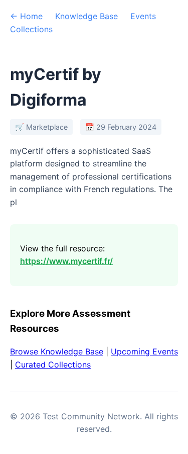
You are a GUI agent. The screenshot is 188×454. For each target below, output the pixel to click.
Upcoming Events (144, 351)
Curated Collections (53, 364)
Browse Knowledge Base (56, 351)
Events (143, 16)
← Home (26, 16)
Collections (31, 29)
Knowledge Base (86, 16)
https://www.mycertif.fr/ (66, 261)
